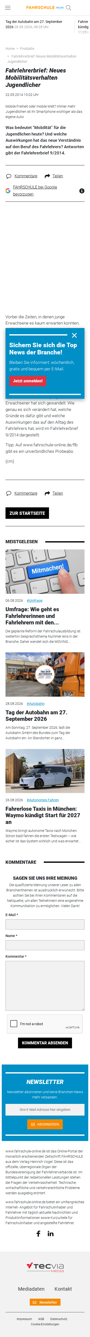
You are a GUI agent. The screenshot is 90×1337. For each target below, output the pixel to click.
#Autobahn (35, 704)
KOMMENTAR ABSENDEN (45, 1043)
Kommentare (25, 176)
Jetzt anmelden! (27, 381)
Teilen (57, 176)
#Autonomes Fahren (43, 800)
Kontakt (63, 1289)
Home (10, 49)
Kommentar (15, 956)
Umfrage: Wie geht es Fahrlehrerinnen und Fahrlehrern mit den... (32, 616)
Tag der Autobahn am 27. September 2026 (37, 715)
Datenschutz (58, 1319)
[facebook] (38, 1233)
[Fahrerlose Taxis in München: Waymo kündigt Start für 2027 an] (45, 771)
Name (10, 936)
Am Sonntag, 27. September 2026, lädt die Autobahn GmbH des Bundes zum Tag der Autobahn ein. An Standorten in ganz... (38, 733)
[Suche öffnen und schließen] (67, 7)
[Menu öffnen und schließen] (9, 7)
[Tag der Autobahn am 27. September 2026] (45, 674)
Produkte (27, 49)
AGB (41, 1319)
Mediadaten (31, 1289)
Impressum (24, 1319)
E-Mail (11, 915)
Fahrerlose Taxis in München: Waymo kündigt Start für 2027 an (43, 815)
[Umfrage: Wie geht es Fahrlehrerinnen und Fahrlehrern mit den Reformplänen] (45, 571)
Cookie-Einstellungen (45, 1324)
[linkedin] (51, 1233)
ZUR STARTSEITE (27, 513)
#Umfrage (34, 600)
